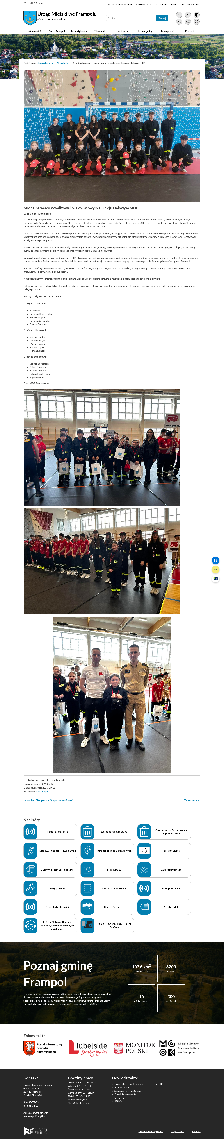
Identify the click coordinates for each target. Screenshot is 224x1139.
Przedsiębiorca (79, 31)
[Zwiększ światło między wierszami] (179, 22)
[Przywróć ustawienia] (197, 22)
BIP (161, 1083)
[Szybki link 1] (215, 560)
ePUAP (174, 4)
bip (182, 4)
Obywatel (99, 31)
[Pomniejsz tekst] (188, 15)
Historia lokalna (122, 1087)
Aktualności (34, 31)
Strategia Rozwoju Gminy (127, 1090)
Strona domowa (45, 62)
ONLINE (119, 1097)
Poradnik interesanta (125, 1094)
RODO (118, 1101)
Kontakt (189, 31)
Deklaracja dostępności (151, 1131)
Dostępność (167, 31)
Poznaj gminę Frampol (145, 32)
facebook (163, 4)
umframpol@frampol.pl (121, 4)
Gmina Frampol (57, 31)
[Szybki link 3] (215, 578)
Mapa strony (193, 4)
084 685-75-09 (145, 4)
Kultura (121, 31)
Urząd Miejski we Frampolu (128, 1083)
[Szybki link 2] (215, 569)
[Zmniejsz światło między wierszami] (188, 22)
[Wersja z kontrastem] (197, 15)
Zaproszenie (190, 800)
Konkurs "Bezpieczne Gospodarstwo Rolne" (50, 800)
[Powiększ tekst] (179, 15)
